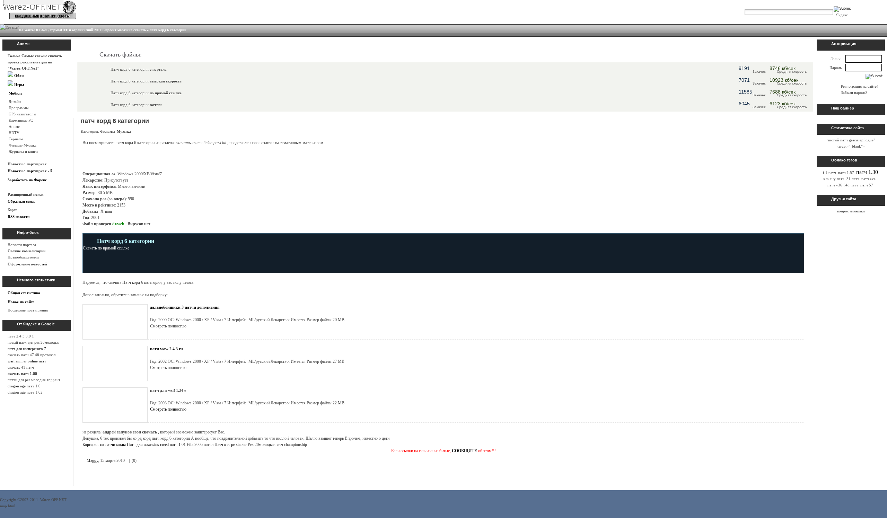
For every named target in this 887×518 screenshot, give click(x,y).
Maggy (92, 460)
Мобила (15, 93)
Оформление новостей (27, 264)
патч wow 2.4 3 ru (166, 348)
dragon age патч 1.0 (24, 386)
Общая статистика (24, 293)
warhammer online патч (27, 361)
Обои (18, 75)
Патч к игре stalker (230, 444)
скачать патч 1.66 (22, 373)
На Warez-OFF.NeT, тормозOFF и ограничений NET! (61, 30)
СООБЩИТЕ (464, 450)
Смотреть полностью (168, 409)
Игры (18, 84)
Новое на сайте (21, 302)
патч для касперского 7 (27, 348)
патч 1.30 (867, 172)
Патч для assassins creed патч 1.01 (156, 444)
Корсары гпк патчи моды (104, 444)
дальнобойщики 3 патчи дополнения (185, 307)
